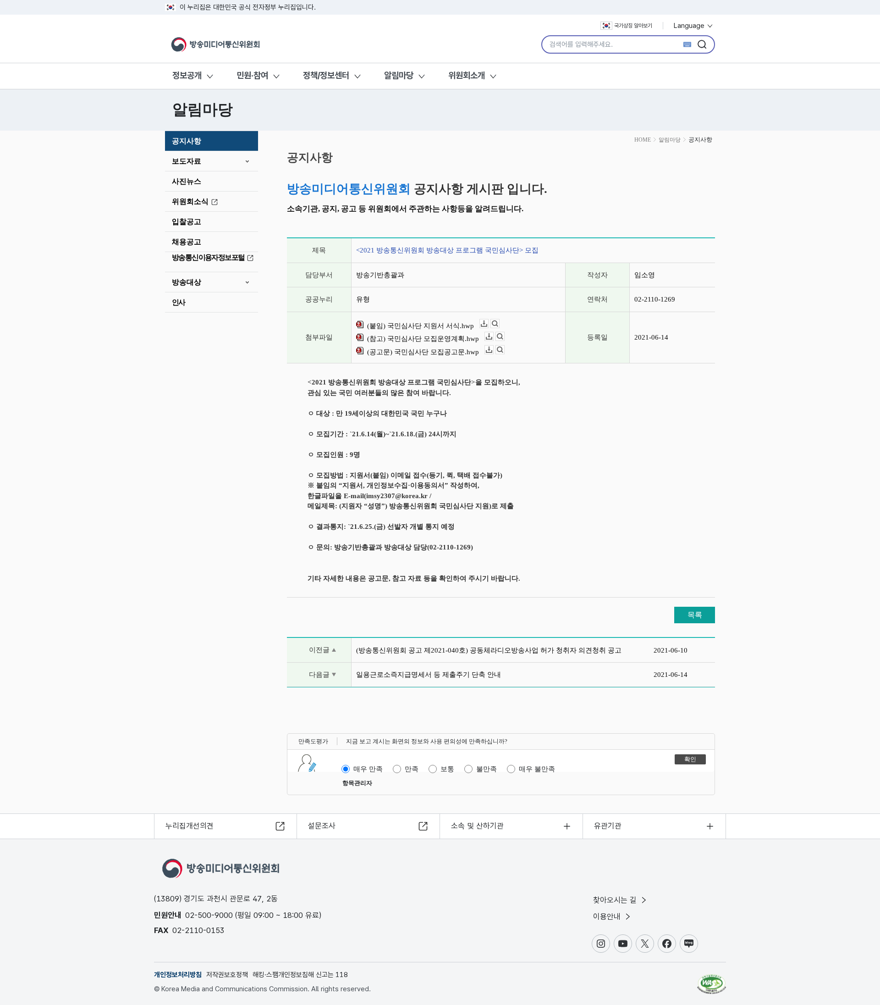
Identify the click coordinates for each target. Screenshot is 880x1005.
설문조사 (322, 825)
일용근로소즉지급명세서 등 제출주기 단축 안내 (428, 674)
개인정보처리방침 (178, 975)
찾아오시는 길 (616, 900)
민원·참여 (252, 75)
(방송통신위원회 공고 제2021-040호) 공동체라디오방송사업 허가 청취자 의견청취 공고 (489, 650)
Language (690, 26)
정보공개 (187, 75)
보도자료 (186, 161)
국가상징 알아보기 (633, 25)
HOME (642, 140)
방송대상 (186, 282)
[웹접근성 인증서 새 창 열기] (711, 979)
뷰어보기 (504, 336)
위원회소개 (466, 75)
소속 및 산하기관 (477, 825)
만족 (411, 769)
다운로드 (493, 336)
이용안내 (608, 916)
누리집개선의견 (189, 825)
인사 (178, 302)
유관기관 (608, 825)
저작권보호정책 (227, 975)
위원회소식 (190, 201)
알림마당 (398, 75)
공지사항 (186, 141)
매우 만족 (368, 769)
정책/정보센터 (326, 75)
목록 (695, 615)
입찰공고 (186, 221)
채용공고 (186, 242)
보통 (447, 769)
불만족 (486, 769)
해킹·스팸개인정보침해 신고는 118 (300, 975)
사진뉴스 (186, 181)
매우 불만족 (537, 769)
